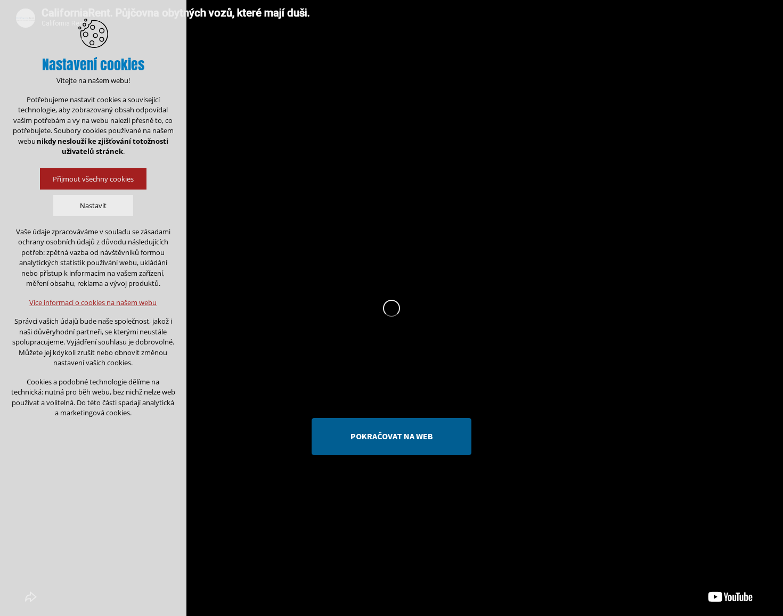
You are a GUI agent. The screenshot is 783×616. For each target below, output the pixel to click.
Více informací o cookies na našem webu (93, 302)
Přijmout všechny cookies (93, 179)
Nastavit (93, 205)
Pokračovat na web (391, 436)
